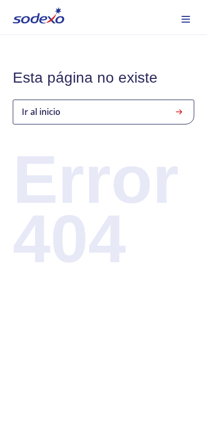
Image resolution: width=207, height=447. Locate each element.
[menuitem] (38, 17)
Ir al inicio (41, 112)
